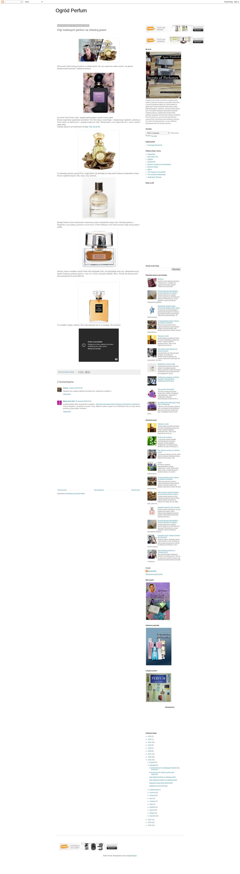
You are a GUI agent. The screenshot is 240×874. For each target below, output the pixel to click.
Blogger (133, 856)
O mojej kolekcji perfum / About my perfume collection (168, 322)
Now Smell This (153, 157)
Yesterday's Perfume (154, 177)
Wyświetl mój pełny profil (154, 574)
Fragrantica (151, 154)
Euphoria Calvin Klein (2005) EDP (161, 783)
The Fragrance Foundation (157, 172)
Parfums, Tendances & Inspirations (159, 164)
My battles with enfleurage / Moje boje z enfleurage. (169, 403)
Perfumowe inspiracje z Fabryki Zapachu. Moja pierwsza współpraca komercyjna (168, 379)
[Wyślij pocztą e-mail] (79, 372)
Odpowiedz (67, 394)
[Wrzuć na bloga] (81, 372)
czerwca (153, 801)
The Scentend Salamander (157, 174)
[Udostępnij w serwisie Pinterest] (89, 372)
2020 (150, 745)
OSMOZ (150, 159)
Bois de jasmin (94, 127)
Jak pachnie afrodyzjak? (166, 389)
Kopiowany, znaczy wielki (166, 364)
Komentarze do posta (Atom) (75, 493)
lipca (151, 798)
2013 (150, 822)
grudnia (152, 762)
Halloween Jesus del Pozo (158, 786)
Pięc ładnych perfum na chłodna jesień (162, 777)
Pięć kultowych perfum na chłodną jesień (166, 551)
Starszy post (136, 490)
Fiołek (160, 462)
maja (151, 804)
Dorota (65, 388)
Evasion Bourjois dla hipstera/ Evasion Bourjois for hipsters (168, 292)
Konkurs (160, 279)
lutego (152, 813)
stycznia (153, 816)
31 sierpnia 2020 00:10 (83, 401)
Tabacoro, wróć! (163, 336)
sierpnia (153, 795)
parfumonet (151, 162)
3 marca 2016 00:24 (75, 388)
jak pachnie (152, 571)
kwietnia (153, 807)
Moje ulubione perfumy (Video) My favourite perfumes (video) (168, 493)
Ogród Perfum (71, 10)
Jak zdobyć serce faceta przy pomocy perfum (167, 350)
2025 (150, 736)
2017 (150, 754)
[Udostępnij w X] (84, 372)
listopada (153, 765)
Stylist (150, 169)
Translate (154, 136)
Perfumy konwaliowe (165, 437)
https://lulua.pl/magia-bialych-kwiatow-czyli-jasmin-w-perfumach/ (118, 404)
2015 (150, 760)
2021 (150, 742)
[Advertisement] (99, 468)
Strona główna (99, 490)
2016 (150, 757)
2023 (150, 739)
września (153, 792)
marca (152, 810)
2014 (150, 820)
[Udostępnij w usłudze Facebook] (86, 372)
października (154, 790)
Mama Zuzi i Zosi (69, 401)
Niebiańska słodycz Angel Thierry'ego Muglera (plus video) (169, 307)
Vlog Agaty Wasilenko (155, 145)
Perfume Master (153, 167)
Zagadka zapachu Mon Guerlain (169, 507)
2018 (150, 751)
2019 (150, 748)
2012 (150, 825)
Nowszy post (62, 490)
